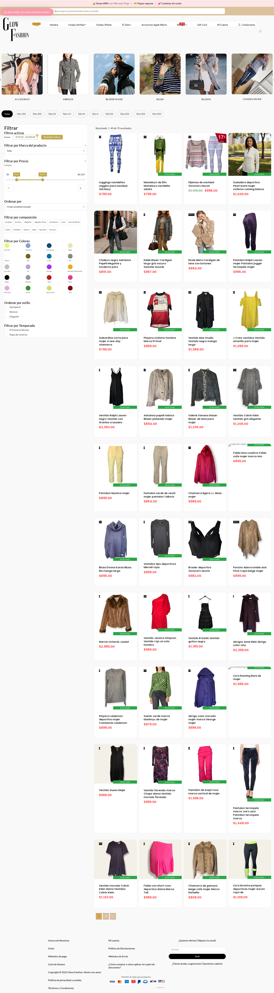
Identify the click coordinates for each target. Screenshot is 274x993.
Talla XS (52, 113)
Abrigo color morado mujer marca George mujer (202, 719)
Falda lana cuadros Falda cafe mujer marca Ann (249, 454)
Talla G (95, 113)
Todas (7, 113)
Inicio (51, 948)
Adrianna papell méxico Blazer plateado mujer (159, 417)
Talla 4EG (156, 113)
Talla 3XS (21, 113)
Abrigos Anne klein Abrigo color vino (249, 643)
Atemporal (15, 307)
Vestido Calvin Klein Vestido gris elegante (247, 417)
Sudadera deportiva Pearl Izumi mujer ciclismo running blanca (248, 186)
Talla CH (67, 113)
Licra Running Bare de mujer (247, 677)
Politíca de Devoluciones (121, 948)
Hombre (54, 24)
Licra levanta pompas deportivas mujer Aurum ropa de (249, 889)
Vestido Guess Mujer (112, 790)
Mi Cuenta (222, 24)
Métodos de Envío (118, 956)
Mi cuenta (113, 940)
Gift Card (202, 24)
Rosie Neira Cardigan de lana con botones (204, 261)
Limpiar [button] (8, 165)
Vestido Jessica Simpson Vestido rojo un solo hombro (160, 641)
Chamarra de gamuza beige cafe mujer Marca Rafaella (203, 889)
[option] (68, 79)
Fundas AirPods (76, 24)
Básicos (14, 311)
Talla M (81, 113)
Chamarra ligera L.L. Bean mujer (205, 494)
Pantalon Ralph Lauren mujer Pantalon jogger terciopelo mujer (247, 263)
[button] (8, 222)
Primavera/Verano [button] (19, 329)
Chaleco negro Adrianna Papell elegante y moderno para (115, 263)
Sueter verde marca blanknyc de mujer (157, 717)
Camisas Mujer (252, 99)
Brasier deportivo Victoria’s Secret (199, 569)
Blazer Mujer (114, 99)
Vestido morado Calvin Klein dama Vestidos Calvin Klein (114, 889)
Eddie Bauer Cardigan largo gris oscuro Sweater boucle (158, 263)
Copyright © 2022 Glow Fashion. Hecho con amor (74, 972)
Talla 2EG (124, 113)
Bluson (206, 99)
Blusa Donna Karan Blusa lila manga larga (115, 569)
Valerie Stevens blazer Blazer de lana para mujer (202, 419)
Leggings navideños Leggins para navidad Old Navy (113, 186)
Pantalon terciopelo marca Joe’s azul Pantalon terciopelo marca (246, 813)
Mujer (36, 24)
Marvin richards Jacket (114, 642)
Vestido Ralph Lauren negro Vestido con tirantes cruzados (112, 419)
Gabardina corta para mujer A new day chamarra (113, 341)
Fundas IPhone (104, 24)
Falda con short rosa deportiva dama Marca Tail (159, 889)
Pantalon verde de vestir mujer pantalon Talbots (160, 494)
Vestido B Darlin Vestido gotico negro (203, 639)
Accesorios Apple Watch (154, 24)
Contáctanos (248, 24)
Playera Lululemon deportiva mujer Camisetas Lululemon (113, 719)
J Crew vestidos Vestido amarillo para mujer (249, 339)
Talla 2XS (37, 113)
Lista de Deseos (56, 964)
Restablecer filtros (52, 137)
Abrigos (68, 99)
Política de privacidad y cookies (65, 980)
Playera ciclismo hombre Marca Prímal (160, 339)
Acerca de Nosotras (58, 940)
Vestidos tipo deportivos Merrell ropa (160, 565)
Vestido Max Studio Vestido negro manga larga (202, 341)
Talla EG (109, 113)
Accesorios (22, 99)
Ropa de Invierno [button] (18, 334)
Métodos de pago (57, 956)
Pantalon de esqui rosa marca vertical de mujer (204, 791)
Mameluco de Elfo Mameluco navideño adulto (157, 186)
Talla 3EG (140, 113)
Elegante (14, 316)
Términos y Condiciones (61, 988)
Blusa (160, 99)
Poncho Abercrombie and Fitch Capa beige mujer (249, 569)
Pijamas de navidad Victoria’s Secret (201, 184)
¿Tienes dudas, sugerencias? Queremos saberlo (197, 963)
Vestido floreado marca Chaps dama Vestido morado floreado (159, 793)
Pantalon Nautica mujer (114, 493)
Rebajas (181, 24)
